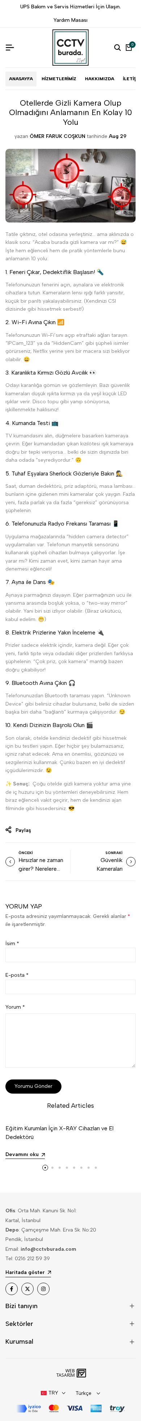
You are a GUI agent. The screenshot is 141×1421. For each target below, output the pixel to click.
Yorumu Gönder (33, 1086)
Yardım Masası (70, 20)
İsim (12, 943)
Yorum (15, 1007)
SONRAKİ (114, 852)
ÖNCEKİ (25, 852)
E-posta (17, 975)
